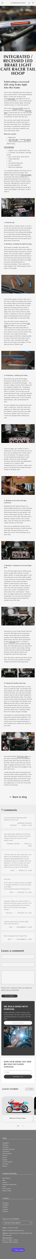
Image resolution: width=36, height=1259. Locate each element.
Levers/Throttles (7, 1161)
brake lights (11, 98)
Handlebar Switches (8, 1149)
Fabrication (6, 1151)
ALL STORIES (29, 1089)
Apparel (5, 1166)
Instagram (6, 1203)
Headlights (6, 1143)
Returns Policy (7, 1190)
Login (4, 1186)
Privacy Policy (7, 1188)
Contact (5, 1182)
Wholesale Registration (9, 1184)
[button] (3, 3)
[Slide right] (23, 1126)
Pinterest (5, 1211)
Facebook (5, 1205)
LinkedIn (5, 1209)
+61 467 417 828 (13, 1227)
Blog (4, 1180)
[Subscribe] (30, 1222)
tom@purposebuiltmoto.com (15, 1230)
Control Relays (7, 1153)
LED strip (12, 641)
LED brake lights (22, 756)
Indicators (6, 1145)
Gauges (5, 1159)
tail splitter (27, 139)
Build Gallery (6, 1178)
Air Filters (5, 1164)
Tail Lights (6, 1147)
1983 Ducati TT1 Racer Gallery (17, 1118)
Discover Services (18, 1023)
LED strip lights (26, 175)
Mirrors (5, 1157)
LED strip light (13, 139)
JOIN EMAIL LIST (18, 1076)
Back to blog (20, 797)
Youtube (5, 1207)
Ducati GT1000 (18, 108)
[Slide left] (13, 1126)
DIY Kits (5, 1155)
